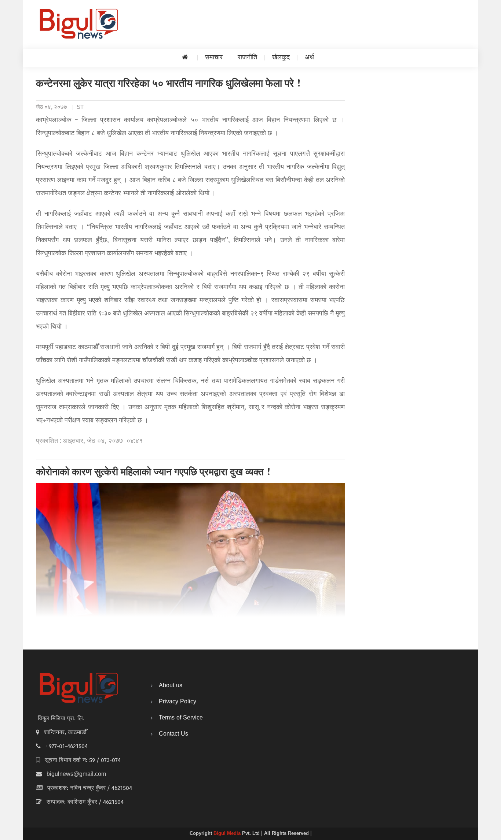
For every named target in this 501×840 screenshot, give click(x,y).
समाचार (214, 57)
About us (170, 686)
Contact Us (173, 734)
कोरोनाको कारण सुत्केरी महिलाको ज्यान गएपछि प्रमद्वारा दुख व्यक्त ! (153, 473)
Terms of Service (181, 718)
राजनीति (247, 57)
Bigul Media (227, 834)
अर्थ (309, 57)
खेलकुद (281, 57)
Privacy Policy (177, 702)
